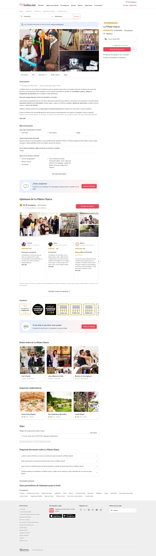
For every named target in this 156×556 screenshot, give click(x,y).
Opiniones (42, 75)
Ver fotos (91, 68)
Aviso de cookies (25, 519)
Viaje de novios (49, 496)
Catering (22, 493)
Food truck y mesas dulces (75, 496)
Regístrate (132, 5)
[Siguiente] (99, 261)
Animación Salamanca (26, 441)
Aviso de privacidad (25, 517)
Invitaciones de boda (33, 493)
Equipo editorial (24, 535)
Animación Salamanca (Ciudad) (42, 441)
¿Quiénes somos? (25, 533)
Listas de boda (24, 496)
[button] (59, 186)
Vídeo (65, 493)
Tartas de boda (60, 496)
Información (24, 75)
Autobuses (91, 493)
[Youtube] (96, 509)
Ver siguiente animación (27, 481)
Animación (29, 11)
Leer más (23, 118)
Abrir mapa (93, 433)
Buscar (76, 16)
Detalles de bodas (46, 493)
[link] (32, 363)
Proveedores (64, 5)
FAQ (33, 75)
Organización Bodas (36, 496)
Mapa (65, 75)
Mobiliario (99, 493)
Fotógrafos (57, 493)
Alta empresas (24, 530)
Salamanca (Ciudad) (49, 11)
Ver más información (59, 174)
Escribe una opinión (87, 206)
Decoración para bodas (126, 493)
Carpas (106, 493)
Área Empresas (131, 2)
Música (71, 493)
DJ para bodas (89, 496)
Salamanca (37, 11)
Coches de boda (80, 493)
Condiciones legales (25, 512)
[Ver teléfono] (134, 49)
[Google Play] (69, 517)
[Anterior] (20, 261)
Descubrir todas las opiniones (58, 291)
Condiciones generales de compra (30, 514)
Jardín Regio (79, 414)
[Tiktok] (100, 509)
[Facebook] (81, 509)
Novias (73, 5)
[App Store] (55, 517)
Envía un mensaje (89, 186)
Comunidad (98, 5)
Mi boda (41, 5)
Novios (80, 5)
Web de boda (23, 540)
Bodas (22, 11)
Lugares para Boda (52, 5)
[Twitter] (84, 509)
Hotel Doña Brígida (28, 414)
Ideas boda (88, 5)
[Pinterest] (88, 509)
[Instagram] (92, 509)
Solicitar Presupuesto (117, 49)
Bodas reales (55, 75)
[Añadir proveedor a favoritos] (96, 31)
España (115, 510)
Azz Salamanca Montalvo (57, 414)
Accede (125, 5)
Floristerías (114, 493)
